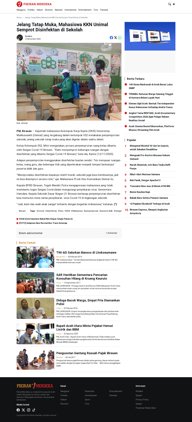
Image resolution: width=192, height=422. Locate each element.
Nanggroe (21, 10)
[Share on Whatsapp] (119, 37)
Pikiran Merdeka (37, 4)
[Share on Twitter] (115, 37)
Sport (87, 399)
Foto (96, 10)
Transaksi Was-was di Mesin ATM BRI (150, 186)
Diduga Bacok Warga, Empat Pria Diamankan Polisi (88, 302)
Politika (31, 10)
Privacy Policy (142, 399)
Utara (58, 283)
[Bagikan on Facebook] (111, 37)
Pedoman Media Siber (146, 408)
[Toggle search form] (169, 4)
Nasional (58, 10)
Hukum (40, 10)
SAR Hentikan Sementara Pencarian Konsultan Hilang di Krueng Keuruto (81, 276)
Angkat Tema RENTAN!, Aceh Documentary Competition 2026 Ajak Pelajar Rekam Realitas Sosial (152, 117)
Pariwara (104, 10)
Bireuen (59, 357)
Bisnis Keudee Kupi (140, 192)
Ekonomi (49, 10)
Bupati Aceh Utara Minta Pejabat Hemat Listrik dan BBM (84, 327)
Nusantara (60, 257)
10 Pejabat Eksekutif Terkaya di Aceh (150, 203)
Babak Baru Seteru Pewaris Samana (149, 197)
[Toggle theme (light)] (173, 4)
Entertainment (85, 10)
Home (19, 17)
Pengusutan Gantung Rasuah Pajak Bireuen (87, 353)
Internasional (70, 10)
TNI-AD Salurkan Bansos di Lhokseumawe (86, 252)
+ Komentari (111, 233)
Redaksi (139, 391)
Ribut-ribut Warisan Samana (145, 174)
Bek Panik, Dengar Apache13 (145, 180)
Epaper (139, 395)
